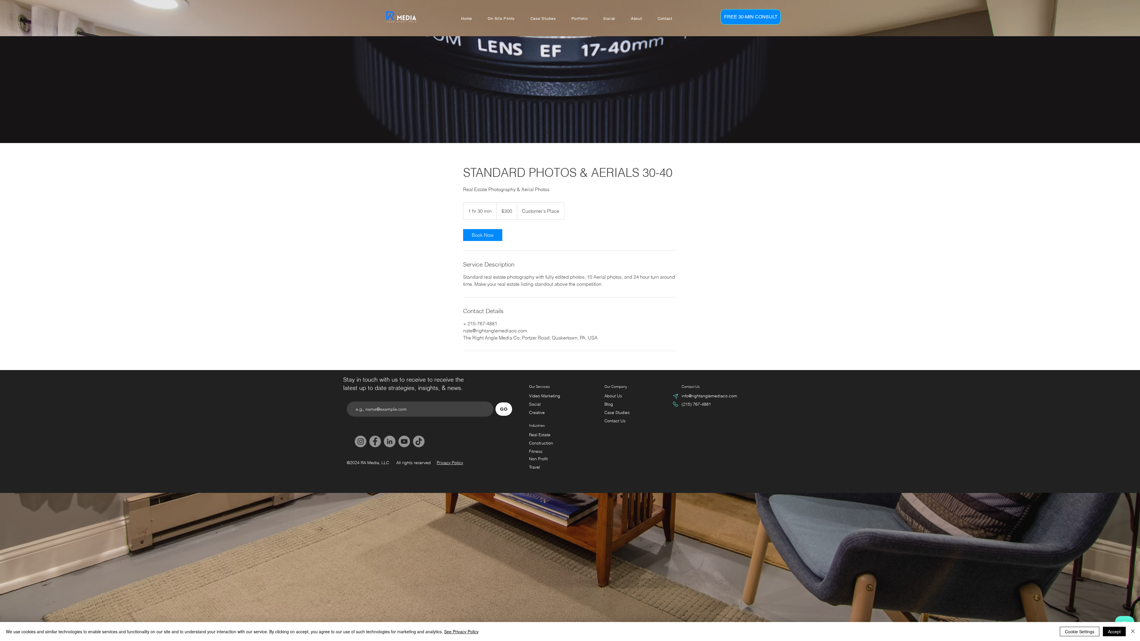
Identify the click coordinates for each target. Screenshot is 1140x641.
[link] (482, 235)
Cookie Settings (1079, 631)
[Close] (1132, 631)
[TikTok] (419, 441)
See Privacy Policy (461, 631)
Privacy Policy (450, 462)
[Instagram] (360, 441)
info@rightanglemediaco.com (709, 396)
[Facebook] (375, 441)
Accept (1114, 631)
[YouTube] (404, 441)
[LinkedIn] (389, 441)
